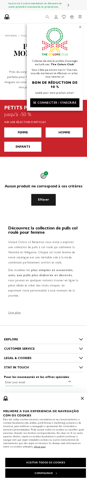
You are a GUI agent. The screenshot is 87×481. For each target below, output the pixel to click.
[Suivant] (68, 5)
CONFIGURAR (44, 473)
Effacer (43, 199)
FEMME (23, 132)
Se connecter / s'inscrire (55, 103)
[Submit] (69, 381)
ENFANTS (23, 147)
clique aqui (40, 446)
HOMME (64, 132)
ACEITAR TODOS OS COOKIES (45, 462)
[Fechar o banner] (82, 398)
